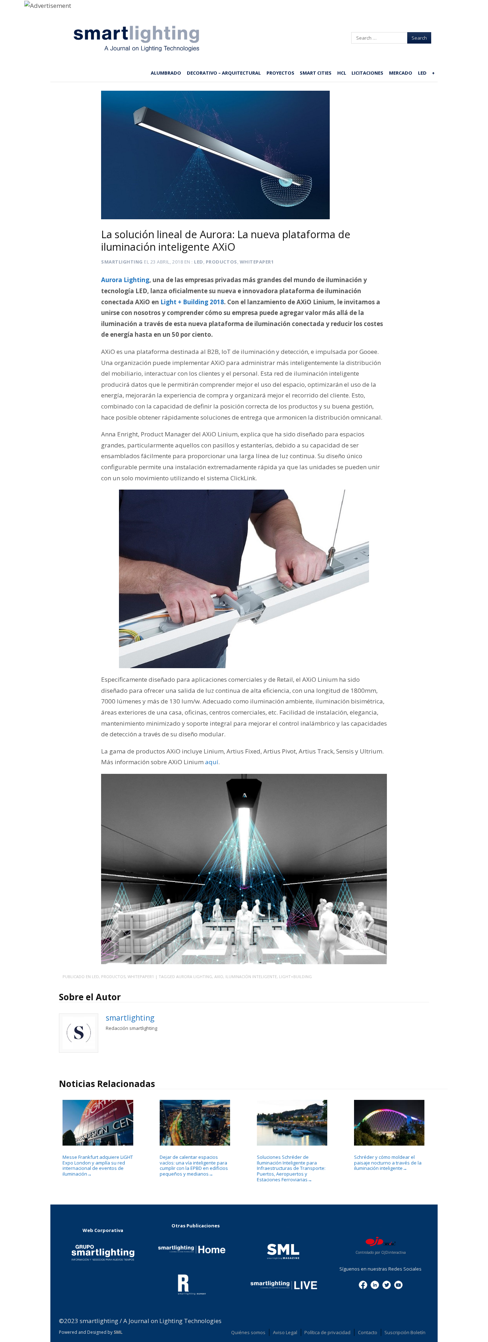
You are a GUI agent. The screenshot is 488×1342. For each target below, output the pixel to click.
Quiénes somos (248, 1332)
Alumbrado (166, 73)
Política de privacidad (327, 1332)
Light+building (295, 976)
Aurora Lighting (194, 976)
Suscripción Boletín (404, 1332)
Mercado (400, 73)
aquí (211, 762)
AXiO (218, 976)
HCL (341, 73)
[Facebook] (363, 1284)
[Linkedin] (374, 1284)
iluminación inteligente (251, 976)
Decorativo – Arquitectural (224, 73)
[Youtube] (398, 1284)
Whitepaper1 (257, 262)
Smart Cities (316, 73)
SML (118, 1332)
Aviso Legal (285, 1332)
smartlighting (122, 262)
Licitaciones (367, 73)
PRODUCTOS (221, 262)
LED (422, 73)
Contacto (367, 1332)
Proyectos (280, 73)
